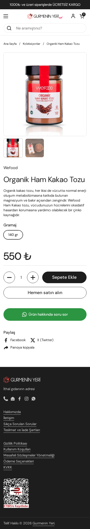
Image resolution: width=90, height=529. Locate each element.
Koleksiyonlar (31, 44)
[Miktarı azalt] (9, 277)
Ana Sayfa (10, 44)
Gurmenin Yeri (43, 523)
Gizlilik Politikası (15, 443)
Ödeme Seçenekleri (18, 461)
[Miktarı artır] (33, 277)
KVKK (7, 467)
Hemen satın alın (45, 292)
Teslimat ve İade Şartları (21, 430)
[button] (82, 16)
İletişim (8, 418)
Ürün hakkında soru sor (48, 314)
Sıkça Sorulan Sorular (19, 424)
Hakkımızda (12, 412)
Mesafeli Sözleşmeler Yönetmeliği (28, 455)
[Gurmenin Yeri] (45, 16)
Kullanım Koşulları (16, 449)
